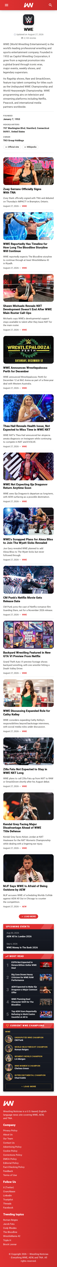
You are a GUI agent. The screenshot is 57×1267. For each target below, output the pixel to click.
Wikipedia (31, 147)
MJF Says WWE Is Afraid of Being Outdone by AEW (25, 887)
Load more (30, 916)
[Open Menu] (6, 5)
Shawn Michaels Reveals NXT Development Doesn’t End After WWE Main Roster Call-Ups (27, 309)
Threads (7, 1203)
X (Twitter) (8, 1187)
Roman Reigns (10, 1220)
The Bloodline (10, 1232)
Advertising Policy (12, 1147)
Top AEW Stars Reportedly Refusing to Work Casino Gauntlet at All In (24, 1014)
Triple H (7, 1240)
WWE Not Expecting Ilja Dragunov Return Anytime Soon (25, 486)
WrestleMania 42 (11, 1236)
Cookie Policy (10, 1151)
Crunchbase (9, 1191)
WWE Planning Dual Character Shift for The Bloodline (22, 1002)
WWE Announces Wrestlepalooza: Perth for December (25, 369)
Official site (13, 147)
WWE (24, 206)
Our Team (8, 1138)
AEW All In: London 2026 (19, 936)
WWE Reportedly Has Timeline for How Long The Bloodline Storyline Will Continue (25, 247)
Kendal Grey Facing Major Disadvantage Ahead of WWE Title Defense (22, 828)
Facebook (8, 1207)
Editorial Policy (11, 1163)
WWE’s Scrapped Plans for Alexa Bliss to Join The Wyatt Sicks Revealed (28, 541)
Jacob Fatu (8, 1224)
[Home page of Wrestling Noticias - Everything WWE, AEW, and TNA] (28, 5)
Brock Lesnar (10, 1244)
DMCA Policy (10, 1159)
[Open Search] (50, 5)
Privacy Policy (10, 1130)
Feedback (8, 1171)
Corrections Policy (12, 1155)
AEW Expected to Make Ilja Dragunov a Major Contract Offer (24, 990)
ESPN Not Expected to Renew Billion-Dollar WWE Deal (24, 965)
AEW (24, 906)
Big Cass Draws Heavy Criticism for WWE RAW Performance (22, 977)
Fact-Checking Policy (13, 1167)
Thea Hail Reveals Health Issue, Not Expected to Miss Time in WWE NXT (26, 427)
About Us (8, 1134)
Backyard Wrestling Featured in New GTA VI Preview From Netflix (27, 654)
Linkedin (7, 1195)
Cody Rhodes (10, 1228)
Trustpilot (8, 1199)
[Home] (8, 1104)
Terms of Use (10, 1175)
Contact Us (9, 1142)
